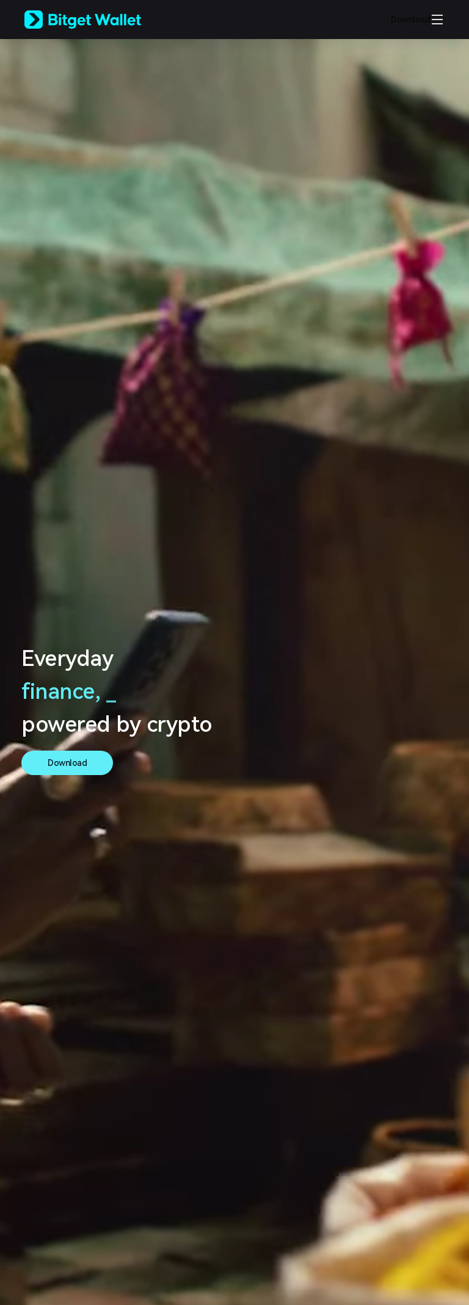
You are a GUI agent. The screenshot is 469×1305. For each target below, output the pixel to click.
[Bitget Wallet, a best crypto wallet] (98, 19)
